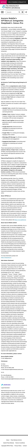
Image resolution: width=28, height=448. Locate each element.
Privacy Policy (17, 445)
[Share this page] (26, 12)
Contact (25, 445)
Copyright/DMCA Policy (7, 445)
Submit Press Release (8, 443)
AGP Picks (3, 2)
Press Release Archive (16, 440)
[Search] (19, 12)
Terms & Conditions (20, 443)
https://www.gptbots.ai (20, 219)
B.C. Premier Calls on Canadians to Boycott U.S (13, 2)
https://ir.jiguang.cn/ (6, 257)
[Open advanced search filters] (22, 12)
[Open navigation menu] (2, 12)
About (7, 440)
